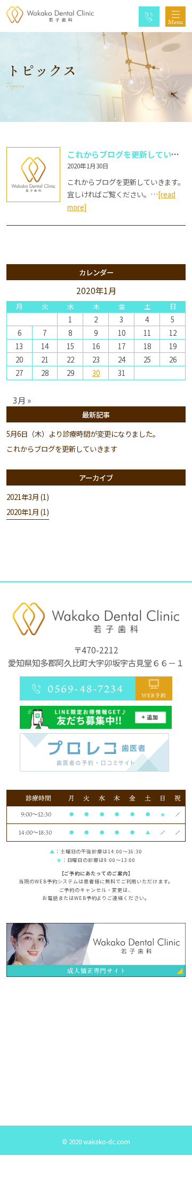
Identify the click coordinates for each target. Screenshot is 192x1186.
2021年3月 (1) (27, 496)
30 (96, 372)
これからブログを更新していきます (61, 448)
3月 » (22, 400)
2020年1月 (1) (27, 511)
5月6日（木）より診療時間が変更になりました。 (82, 433)
